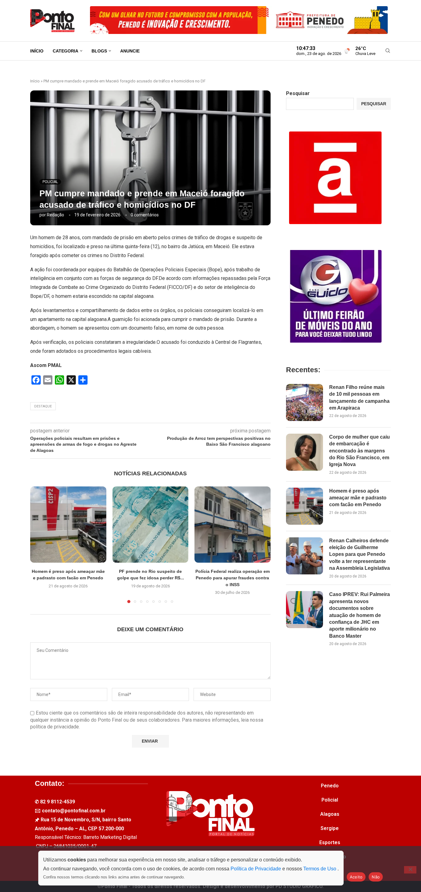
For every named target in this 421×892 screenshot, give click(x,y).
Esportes (329, 842)
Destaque (43, 406)
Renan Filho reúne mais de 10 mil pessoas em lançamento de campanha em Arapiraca (359, 398)
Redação (55, 214)
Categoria (65, 50)
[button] (38, 544)
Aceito (356, 876)
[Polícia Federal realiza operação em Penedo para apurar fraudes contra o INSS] (232, 524)
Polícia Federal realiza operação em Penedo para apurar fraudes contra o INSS (232, 578)
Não (376, 876)
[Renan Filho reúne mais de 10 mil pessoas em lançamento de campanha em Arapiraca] (304, 402)
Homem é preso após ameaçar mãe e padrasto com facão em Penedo (357, 497)
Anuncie (130, 50)
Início (36, 50)
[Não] (410, 869)
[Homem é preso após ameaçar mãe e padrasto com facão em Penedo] (68, 524)
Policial (329, 800)
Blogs (99, 50)
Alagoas (329, 814)
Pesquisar (298, 93)
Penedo (330, 786)
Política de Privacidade (256, 868)
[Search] (388, 50)
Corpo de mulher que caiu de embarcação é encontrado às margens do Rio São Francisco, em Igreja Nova (359, 450)
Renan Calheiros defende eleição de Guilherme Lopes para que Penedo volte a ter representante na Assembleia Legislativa (359, 554)
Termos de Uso (320, 868)
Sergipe (330, 828)
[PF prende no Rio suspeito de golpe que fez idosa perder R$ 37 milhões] (150, 524)
